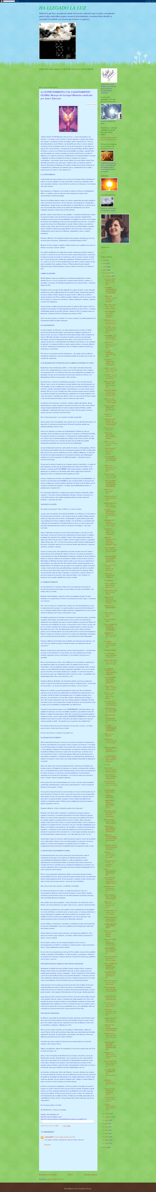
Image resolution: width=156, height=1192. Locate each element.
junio (106, 1127)
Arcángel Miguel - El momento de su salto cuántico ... (110, 912)
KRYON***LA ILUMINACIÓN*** (110, 607)
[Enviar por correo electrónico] (63, 1126)
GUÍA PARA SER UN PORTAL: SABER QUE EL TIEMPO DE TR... (110, 880)
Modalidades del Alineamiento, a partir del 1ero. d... (109, 889)
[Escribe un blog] (65, 1126)
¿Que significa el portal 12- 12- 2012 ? (109, 614)
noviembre (108, 276)
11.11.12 (107, 765)
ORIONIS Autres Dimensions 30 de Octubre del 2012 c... (110, 1036)
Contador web (103, 252)
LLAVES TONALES (110, 650)
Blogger (89, 1188)
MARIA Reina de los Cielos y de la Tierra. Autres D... (110, 1020)
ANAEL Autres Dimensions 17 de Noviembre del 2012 (110, 468)
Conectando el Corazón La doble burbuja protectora (110, 769)
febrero (107, 1140)
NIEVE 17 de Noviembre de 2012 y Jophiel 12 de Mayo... (110, 435)
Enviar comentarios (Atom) (56, 1179)
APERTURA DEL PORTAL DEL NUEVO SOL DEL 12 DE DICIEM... (110, 422)
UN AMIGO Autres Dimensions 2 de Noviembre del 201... (110, 974)
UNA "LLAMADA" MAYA (110, 620)
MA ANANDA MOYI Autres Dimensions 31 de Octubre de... (110, 1063)
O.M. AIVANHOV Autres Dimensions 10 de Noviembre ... (110, 550)
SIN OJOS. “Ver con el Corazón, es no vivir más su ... (110, 376)
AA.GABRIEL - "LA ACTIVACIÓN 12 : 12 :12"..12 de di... (110, 337)
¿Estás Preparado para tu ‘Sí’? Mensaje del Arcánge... (109, 451)
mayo (106, 1130)
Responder (48, 1145)
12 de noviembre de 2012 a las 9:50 (64, 1137)
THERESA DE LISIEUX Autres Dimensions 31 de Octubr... (110, 1055)
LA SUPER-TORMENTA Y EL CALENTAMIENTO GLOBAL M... (110, 728)
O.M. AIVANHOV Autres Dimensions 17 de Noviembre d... (110, 459)
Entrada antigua (91, 1174)
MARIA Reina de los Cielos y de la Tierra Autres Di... (110, 505)
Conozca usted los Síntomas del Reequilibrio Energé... (109, 1091)
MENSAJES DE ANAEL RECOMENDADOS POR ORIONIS (110, 1027)
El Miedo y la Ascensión (108, 415)
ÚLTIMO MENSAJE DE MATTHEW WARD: (110, 926)
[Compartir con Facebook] (68, 1126)
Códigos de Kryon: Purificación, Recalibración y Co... (110, 408)
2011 (104, 1147)
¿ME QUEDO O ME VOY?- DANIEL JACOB (110, 592)
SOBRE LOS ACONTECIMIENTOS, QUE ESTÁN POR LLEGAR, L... (110, 838)
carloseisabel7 (49, 1137)
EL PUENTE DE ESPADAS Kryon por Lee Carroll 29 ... (110, 784)
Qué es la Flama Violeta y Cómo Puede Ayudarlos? (110, 821)
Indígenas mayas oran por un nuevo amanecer (110, 443)
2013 (104, 267)
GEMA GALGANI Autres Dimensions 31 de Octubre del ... (110, 990)
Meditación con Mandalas (109, 735)
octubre (107, 1114)
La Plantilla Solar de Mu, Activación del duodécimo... (110, 847)
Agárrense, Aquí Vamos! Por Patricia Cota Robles (109, 695)
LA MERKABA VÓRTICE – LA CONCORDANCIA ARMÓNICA (110, 671)
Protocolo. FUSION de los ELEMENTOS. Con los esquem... (110, 942)
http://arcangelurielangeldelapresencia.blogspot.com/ (109, 138)
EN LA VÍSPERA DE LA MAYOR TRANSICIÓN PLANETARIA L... (110, 627)
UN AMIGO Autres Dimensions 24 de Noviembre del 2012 (110, 329)
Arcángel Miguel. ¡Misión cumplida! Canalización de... (110, 687)
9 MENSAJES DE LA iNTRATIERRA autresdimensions (110, 710)
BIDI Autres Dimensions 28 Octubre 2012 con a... (110, 1082)
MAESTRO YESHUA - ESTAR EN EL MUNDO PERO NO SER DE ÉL (110, 393)
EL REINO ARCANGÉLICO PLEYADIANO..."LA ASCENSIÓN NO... (110, 513)
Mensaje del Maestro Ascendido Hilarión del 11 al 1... (110, 750)
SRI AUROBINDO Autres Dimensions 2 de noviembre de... (110, 950)
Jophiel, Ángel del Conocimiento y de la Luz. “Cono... (110, 370)
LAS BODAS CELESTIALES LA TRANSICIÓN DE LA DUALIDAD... (110, 290)
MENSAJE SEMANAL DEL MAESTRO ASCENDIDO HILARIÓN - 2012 (110, 541)
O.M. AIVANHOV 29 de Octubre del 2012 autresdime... (110, 958)
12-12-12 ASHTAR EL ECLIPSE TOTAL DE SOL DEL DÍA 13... (109, 680)
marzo (107, 1137)
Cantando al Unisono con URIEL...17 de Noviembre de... (109, 362)
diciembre (108, 273)
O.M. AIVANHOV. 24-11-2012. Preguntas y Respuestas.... (109, 314)
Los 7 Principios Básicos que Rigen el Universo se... (110, 655)
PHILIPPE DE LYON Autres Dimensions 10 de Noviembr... (110, 600)
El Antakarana (108, 580)
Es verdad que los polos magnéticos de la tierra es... (110, 1004)
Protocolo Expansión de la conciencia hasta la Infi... (110, 982)
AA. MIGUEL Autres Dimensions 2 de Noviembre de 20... (110, 998)
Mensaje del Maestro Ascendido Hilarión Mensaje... (110, 933)
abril (106, 1133)
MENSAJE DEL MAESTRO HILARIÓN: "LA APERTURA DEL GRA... (110, 1045)
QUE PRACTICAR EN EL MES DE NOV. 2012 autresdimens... (110, 813)
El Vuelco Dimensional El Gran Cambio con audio (110, 1106)
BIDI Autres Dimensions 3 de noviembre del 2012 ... (110, 904)
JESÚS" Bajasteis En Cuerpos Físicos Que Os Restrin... (110, 919)
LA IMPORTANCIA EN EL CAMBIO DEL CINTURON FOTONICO (110, 758)
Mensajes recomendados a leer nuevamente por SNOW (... (109, 854)
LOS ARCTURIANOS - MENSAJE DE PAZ (110, 872)
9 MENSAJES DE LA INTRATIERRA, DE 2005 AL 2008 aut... (110, 718)
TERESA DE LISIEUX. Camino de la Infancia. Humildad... (110, 298)
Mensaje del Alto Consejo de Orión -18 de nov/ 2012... (110, 476)
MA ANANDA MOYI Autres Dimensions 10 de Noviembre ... (110, 662)
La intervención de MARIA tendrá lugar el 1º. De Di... (110, 281)
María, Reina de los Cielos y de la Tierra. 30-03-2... (110, 306)
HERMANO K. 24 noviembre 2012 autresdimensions (110, 322)
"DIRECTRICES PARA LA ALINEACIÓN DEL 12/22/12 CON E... (109, 804)
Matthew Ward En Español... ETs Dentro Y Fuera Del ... (109, 384)
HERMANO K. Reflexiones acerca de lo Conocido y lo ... (110, 635)
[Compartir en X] (66, 1126)
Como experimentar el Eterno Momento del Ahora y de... (110, 567)
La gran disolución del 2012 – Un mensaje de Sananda (110, 863)
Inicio (70, 1174)
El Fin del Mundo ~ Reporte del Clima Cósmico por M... (110, 897)
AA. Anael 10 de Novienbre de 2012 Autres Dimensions (110, 703)
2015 (104, 260)
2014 (104, 263)
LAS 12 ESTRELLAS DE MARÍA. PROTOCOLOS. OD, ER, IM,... (110, 966)
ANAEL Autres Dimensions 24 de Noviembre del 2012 (110, 345)
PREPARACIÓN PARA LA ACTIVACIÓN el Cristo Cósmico (109, 523)
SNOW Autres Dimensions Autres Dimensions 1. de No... (110, 1012)
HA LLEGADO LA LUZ (62, 7)
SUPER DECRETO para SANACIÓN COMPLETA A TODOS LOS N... (110, 559)
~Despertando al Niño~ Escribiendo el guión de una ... (110, 776)
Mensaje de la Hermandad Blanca (108, 491)
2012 (104, 270)
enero (107, 1143)
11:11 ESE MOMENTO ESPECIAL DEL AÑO (109, 353)
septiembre (108, 1117)
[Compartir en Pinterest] (70, 1126)
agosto (107, 1120)
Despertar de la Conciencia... (109, 429)
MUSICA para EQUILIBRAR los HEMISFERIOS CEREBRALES (110, 829)
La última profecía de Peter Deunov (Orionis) (110, 1099)
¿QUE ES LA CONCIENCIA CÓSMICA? (109, 575)
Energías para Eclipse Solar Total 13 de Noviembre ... (110, 741)
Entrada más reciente (48, 1174)
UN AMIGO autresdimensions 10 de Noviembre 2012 (110, 644)
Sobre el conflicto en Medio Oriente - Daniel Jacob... (110, 585)
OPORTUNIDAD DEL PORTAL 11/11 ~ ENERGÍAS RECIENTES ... (109, 793)
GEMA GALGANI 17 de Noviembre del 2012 (110, 498)
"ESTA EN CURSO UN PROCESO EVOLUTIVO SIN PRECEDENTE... (110, 483)
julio (106, 1123)
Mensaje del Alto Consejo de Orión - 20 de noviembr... (110, 400)
